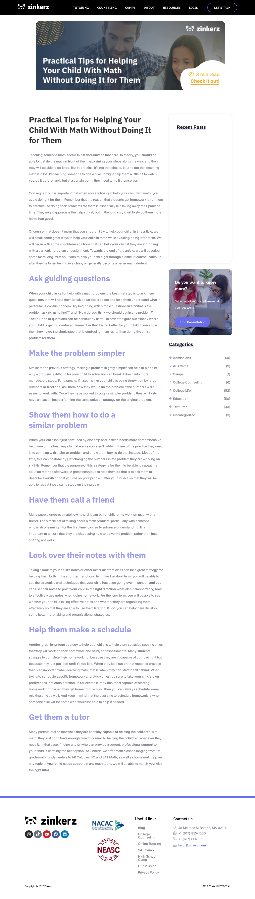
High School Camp (147, 858)
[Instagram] (29, 834)
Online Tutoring (149, 844)
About (149, 8)
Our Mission (147, 866)
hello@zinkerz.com (192, 845)
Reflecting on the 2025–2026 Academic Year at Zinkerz (199, 161)
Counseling (107, 8)
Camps (130, 8)
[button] (82, 7)
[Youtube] (47, 834)
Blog (141, 828)
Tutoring (81, 8)
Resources (172, 8)
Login (193, 8)
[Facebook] (56, 834)
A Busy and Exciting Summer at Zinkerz (199, 204)
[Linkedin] (65, 834)
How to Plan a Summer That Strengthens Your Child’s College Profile (198, 239)
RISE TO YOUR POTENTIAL (216, 886)
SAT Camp (146, 850)
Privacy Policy (148, 872)
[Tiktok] (38, 834)
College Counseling (146, 835)
